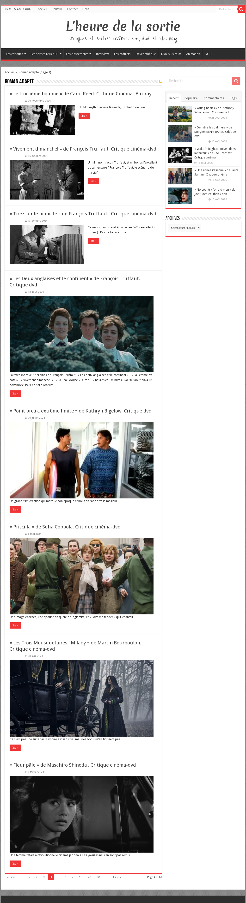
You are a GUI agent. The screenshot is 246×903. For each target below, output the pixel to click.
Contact (72, 9)
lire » (84, 115)
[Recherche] (241, 9)
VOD (208, 54)
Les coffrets (122, 54)
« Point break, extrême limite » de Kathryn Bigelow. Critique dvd (81, 411)
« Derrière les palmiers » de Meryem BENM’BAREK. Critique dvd (215, 132)
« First (11, 877)
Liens (85, 9)
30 (98, 877)
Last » (117, 877)
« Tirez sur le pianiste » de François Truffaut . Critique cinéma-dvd (83, 214)
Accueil (42, 9)
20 (89, 877)
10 (80, 877)
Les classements (77, 54)
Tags (233, 98)
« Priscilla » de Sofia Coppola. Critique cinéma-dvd (65, 527)
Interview (102, 54)
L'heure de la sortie (123, 26)
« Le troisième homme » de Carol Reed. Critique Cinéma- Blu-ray (81, 94)
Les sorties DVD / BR (44, 54)
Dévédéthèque (146, 54)
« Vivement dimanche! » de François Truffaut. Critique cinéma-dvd (83, 149)
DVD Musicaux (171, 54)
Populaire (191, 98)
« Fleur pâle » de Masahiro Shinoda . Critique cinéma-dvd (73, 765)
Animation (193, 54)
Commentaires (214, 98)
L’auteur (57, 9)
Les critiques (14, 54)
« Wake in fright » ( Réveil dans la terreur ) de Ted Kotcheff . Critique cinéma (215, 153)
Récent (173, 98)
